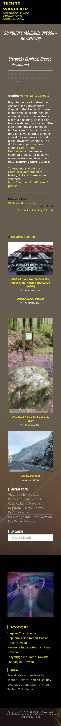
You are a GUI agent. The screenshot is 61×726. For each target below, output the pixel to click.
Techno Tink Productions (39, 715)
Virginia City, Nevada (23, 494)
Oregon (43, 95)
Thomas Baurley (40, 680)
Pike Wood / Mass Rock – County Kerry (30, 419)
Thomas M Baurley (20, 74)
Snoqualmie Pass (30, 476)
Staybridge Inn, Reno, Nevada (30, 517)
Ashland (30, 95)
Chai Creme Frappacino (21, 149)
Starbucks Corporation (23, 172)
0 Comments (17, 82)
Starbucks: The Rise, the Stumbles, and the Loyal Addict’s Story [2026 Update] (30, 282)
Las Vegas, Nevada (21, 521)
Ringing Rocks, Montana (30, 298)
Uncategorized (41, 78)
